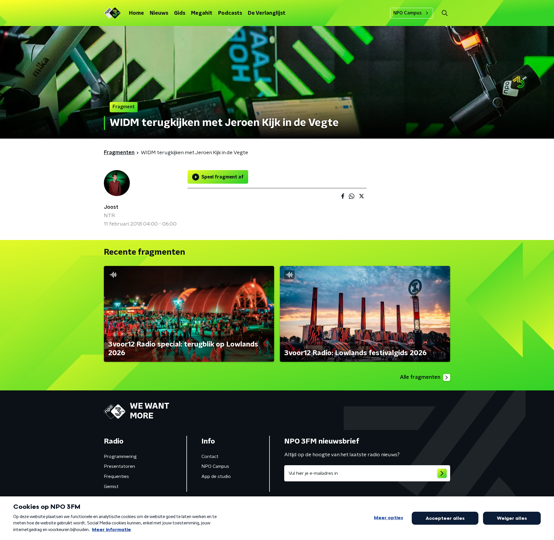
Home (136, 13)
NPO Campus (407, 13)
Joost (111, 207)
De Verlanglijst (266, 13)
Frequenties (116, 476)
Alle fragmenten (420, 377)
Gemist (111, 486)
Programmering (120, 456)
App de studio (216, 476)
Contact (209, 456)
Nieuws (159, 13)
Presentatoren (119, 466)
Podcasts (230, 13)
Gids (179, 13)
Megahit (201, 13)
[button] (444, 13)
